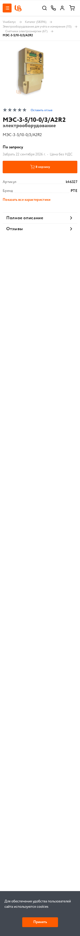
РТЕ (74, 191)
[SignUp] (62, 8)
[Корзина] (72, 8)
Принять (40, 922)
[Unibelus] (18, 8)
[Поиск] (44, 8)
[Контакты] (53, 8)
